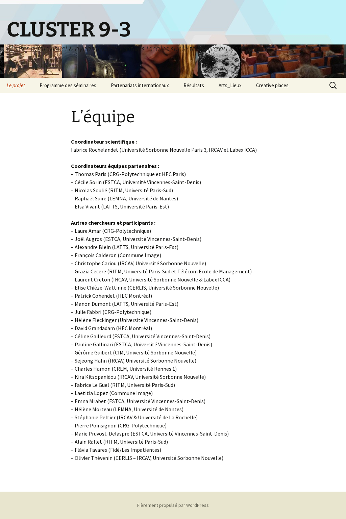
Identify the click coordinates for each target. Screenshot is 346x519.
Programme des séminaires (68, 85)
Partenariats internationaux (140, 85)
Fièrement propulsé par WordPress (173, 505)
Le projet (16, 85)
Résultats (193, 85)
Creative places (272, 85)
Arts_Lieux (230, 85)
